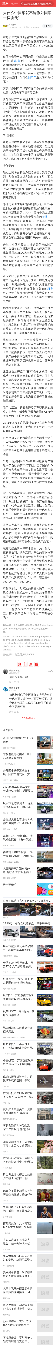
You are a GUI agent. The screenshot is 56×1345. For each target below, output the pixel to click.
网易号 (14, 3)
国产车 (32, 77)
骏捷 (44, 216)
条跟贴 (27, 718)
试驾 (17, 60)
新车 (50, 288)
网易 (5, 3)
